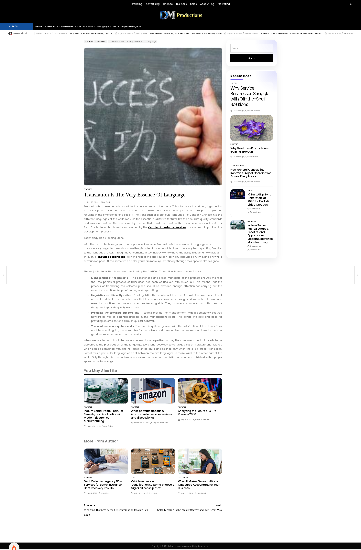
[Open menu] (9, 4)
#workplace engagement (130, 26)
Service (233, 83)
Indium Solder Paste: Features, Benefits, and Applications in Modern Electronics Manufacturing (104, 416)
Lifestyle (234, 144)
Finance (168, 4)
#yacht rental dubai (84, 26)
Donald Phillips (39, 33)
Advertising (153, 4)
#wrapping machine (106, 26)
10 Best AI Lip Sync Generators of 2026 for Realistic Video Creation (269, 33)
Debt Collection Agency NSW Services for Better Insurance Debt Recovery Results (103, 484)
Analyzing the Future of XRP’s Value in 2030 (197, 412)
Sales (193, 4)
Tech (249, 190)
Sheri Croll (105, 202)
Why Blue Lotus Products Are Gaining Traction (69, 33)
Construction (237, 165)
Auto (133, 477)
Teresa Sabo (327, 33)
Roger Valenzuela (160, 423)
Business (181, 4)
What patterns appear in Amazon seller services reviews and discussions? (151, 414)
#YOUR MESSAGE (65, 26)
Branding (136, 4)
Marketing (224, 4)
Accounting (207, 4)
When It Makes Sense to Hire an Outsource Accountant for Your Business (199, 484)
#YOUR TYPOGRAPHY (45, 26)
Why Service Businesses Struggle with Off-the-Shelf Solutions (249, 96)
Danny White (120, 33)
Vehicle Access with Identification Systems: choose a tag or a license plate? (152, 484)
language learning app (111, 257)
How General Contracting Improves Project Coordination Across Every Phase (164, 33)
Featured (88, 189)
